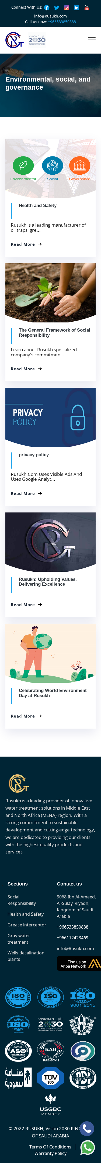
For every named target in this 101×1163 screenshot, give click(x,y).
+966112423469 (72, 938)
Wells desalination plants (26, 956)
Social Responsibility (22, 900)
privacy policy (34, 454)
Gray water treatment (19, 939)
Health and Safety (38, 205)
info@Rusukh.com (50, 16)
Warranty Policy (50, 1153)
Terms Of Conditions (50, 1147)
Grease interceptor (27, 925)
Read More (23, 244)
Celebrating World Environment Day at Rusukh (53, 693)
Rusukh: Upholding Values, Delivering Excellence (48, 582)
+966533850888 (72, 927)
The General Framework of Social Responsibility (54, 333)
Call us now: (50, 21)
